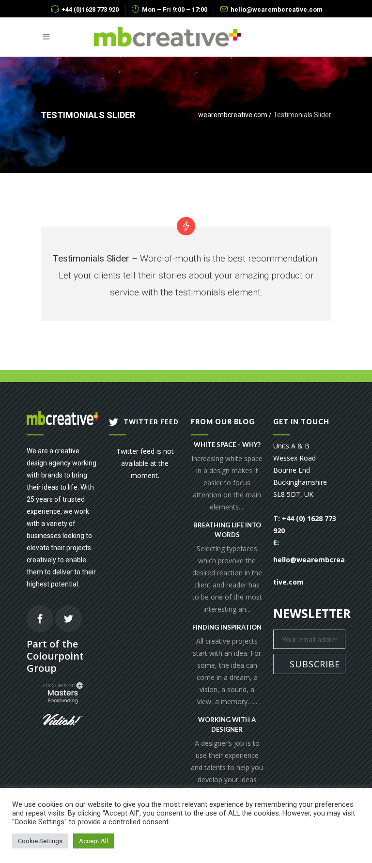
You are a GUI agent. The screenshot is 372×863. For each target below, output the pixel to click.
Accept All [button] (93, 841)
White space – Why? (227, 444)
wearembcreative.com (232, 115)
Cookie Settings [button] (40, 841)
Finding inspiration (227, 627)
